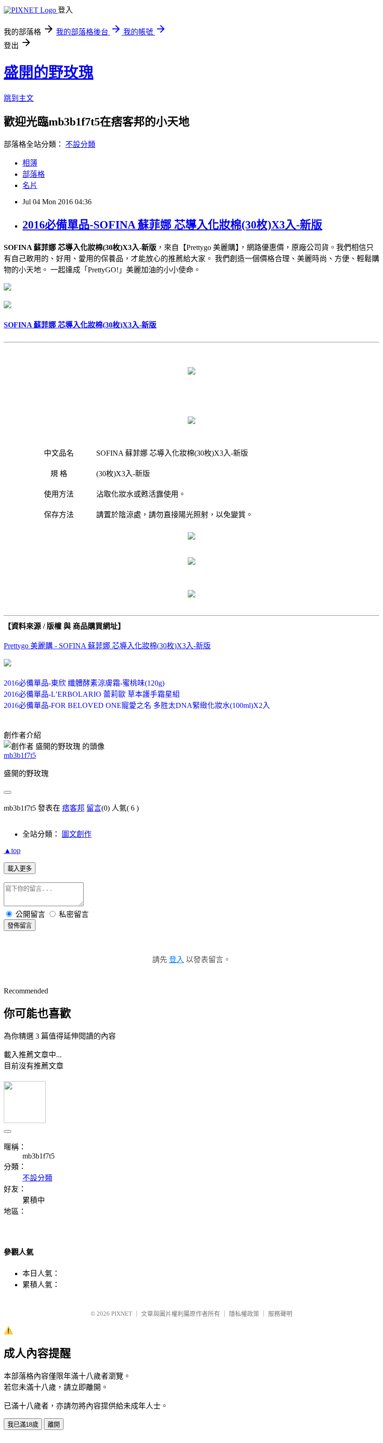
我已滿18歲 (22, 1424)
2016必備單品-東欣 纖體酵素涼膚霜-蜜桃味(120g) (84, 683)
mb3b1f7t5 (20, 755)
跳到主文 (19, 98)
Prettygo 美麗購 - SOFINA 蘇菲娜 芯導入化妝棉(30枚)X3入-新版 (107, 646)
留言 (93, 808)
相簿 (29, 163)
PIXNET (121, 1313)
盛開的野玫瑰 (48, 72)
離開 (54, 1424)
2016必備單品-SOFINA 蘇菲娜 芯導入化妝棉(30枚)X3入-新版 (172, 225)
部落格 (33, 174)
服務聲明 (280, 1313)
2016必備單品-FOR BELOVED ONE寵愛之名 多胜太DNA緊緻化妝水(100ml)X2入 (137, 705)
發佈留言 (19, 925)
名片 (29, 185)
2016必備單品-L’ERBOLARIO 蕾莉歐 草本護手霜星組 (92, 694)
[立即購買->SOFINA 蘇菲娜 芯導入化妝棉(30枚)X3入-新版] (7, 288)
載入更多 (19, 868)
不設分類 (80, 144)
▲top (12, 850)
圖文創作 (77, 834)
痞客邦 (73, 808)
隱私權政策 (244, 1313)
